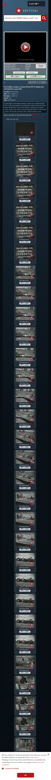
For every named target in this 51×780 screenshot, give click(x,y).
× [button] (48, 755)
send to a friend (39, 82)
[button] (25, 47)
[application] (25, 47)
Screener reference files (12, 69)
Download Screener (36, 76)
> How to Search (20, 23)
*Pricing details (40, 66)
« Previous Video (19, 72)
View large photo (24, 137)
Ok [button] (25, 775)
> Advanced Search (33, 23)
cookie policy (34, 757)
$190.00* (28, 64)
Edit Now (35, 115)
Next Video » (31, 72)
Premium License (10, 67)
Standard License (10, 64)
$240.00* (28, 67)
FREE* (28, 69)
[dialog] (25, 766)
